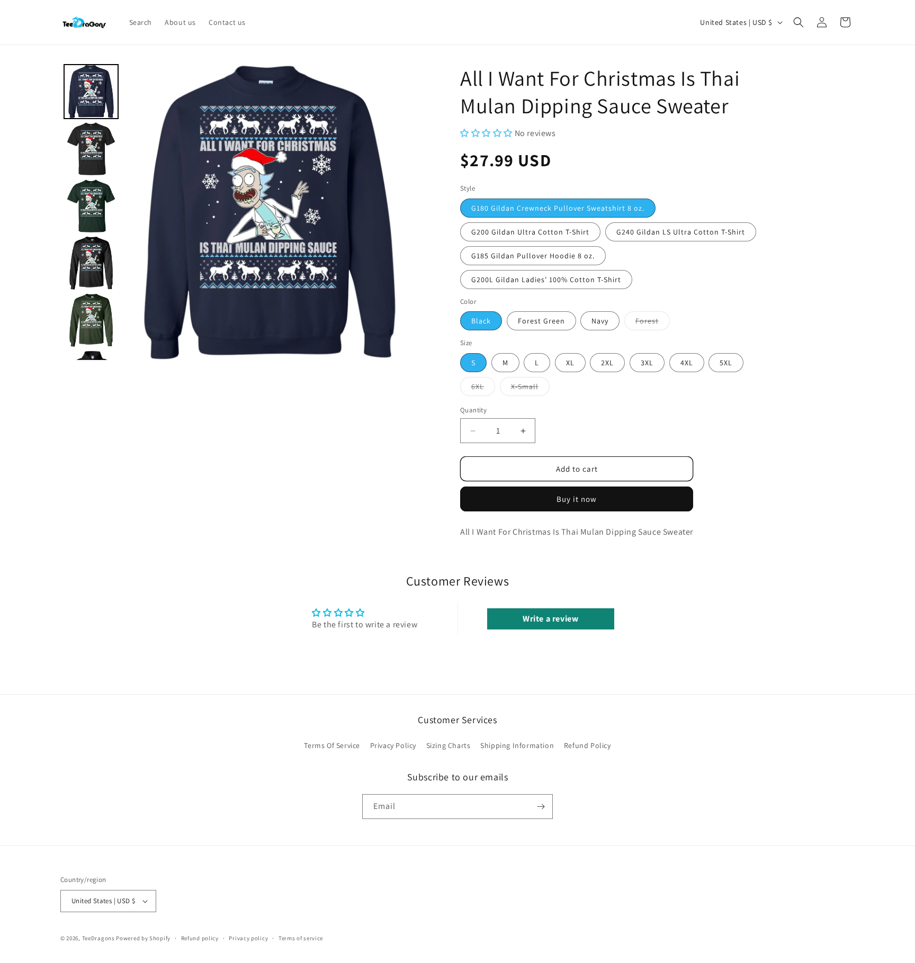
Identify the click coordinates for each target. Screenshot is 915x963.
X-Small (530, 388)
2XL (607, 362)
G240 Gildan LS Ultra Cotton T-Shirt (680, 232)
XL (570, 362)
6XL (483, 388)
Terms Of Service (332, 745)
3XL (647, 362)
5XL (726, 362)
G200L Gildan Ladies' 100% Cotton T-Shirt (546, 279)
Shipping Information (517, 745)
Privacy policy (248, 938)
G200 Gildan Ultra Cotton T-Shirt (530, 232)
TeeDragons (98, 938)
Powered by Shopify (143, 938)
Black (481, 321)
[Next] (402, 212)
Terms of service (301, 938)
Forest (652, 323)
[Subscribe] (540, 806)
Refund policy (200, 938)
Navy (599, 321)
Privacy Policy (393, 745)
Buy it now (577, 499)
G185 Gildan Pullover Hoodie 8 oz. (533, 255)
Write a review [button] (550, 618)
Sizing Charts (448, 745)
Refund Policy (587, 745)
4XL (686, 362)
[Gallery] (239, 212)
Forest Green (541, 321)
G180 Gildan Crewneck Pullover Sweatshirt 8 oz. (557, 208)
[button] (798, 22)
